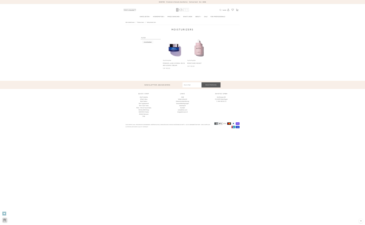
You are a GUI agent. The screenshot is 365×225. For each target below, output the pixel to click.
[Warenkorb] (237, 10)
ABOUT (197, 16)
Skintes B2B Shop (143, 110)
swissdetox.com (182, 110)
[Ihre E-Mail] (192, 84)
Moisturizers (140, 22)
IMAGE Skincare (173, 16)
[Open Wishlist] (4, 213)
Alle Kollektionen (130, 22)
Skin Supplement (144, 103)
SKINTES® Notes (144, 112)
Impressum (182, 105)
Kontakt (182, 108)
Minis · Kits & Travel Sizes (143, 108)
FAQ (143, 116)
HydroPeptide (158, 16)
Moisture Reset (194, 63)
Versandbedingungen (182, 103)
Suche (224, 10)
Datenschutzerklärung (182, 101)
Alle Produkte (144, 97)
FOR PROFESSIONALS (218, 16)
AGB (182, 97)
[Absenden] (222, 10)
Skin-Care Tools (143, 105)
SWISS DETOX (144, 16)
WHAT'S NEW (187, 16)
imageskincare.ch (182, 112)
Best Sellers (143, 101)
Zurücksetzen (148, 42)
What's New (143, 99)
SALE (205, 16)
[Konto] (228, 10)
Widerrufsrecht (182, 99)
